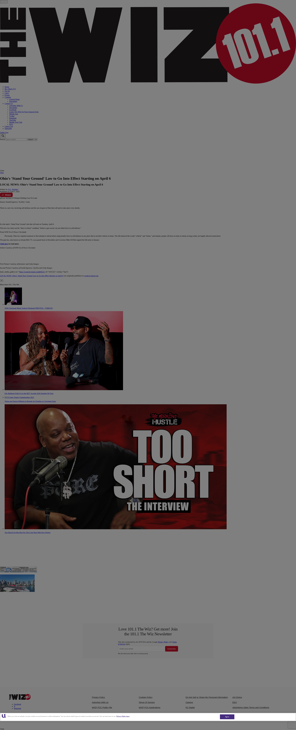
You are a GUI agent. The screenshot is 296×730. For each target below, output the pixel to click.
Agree (227, 717)
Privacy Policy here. (123, 716)
